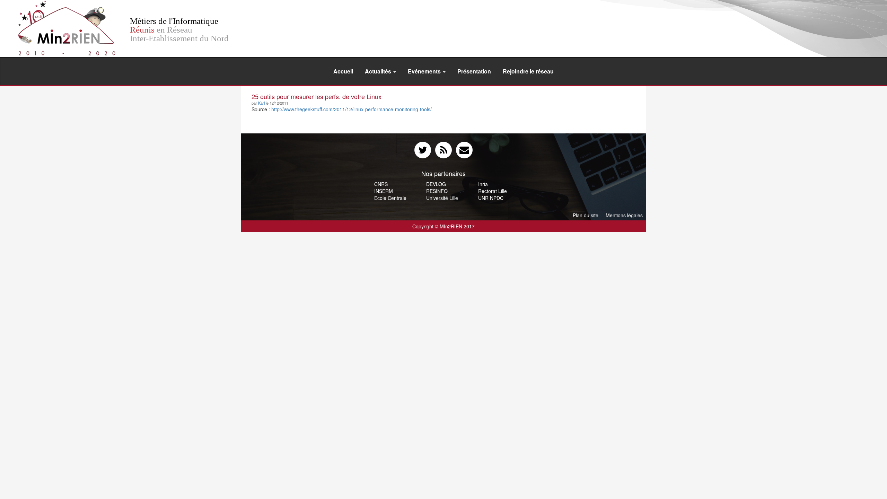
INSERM (383, 190)
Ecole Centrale (390, 197)
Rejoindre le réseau (528, 71)
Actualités (379, 71)
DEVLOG (436, 184)
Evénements (425, 71)
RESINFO (437, 190)
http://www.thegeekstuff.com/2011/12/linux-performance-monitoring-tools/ (351, 109)
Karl (261, 103)
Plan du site (585, 215)
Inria (483, 184)
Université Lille (442, 197)
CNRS (381, 184)
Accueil (343, 71)
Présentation (474, 71)
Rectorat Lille (492, 190)
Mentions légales (624, 215)
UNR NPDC (490, 197)
